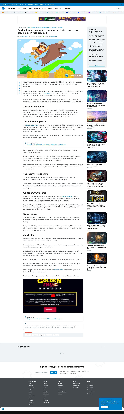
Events (9, 4)
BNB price (39, 12)
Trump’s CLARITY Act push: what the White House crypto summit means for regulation (96, 227)
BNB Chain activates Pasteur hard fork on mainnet (96, 165)
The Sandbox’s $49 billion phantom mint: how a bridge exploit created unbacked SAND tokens (96, 206)
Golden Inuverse (67, 196)
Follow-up (41, 4)
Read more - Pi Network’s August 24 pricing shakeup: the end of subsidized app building (97, 116)
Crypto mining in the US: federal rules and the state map (97, 61)
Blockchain (28, 335)
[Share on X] (19, 86)
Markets (44, 8)
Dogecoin (42, 335)
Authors (60, 394)
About (25, 4)
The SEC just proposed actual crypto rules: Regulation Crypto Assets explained (96, 105)
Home (20, 27)
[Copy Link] (19, 93)
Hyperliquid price (60, 12)
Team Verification (62, 392)
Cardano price (71, 12)
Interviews (31, 402)
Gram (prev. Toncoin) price (105, 12)
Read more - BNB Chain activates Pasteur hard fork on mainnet (97, 157)
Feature (24, 8)
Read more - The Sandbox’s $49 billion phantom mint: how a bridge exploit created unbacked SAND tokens (97, 196)
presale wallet (58, 270)
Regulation (46, 400)
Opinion (30, 8)
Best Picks (47, 4)
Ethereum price (18, 12)
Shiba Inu (56, 335)
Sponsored (46, 402)
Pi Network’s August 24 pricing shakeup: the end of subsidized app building (96, 125)
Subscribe (53, 372)
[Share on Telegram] (19, 91)
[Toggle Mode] (121, 4)
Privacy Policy (76, 385)
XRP (44, 389)
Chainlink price (82, 12)
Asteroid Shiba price (118, 12)
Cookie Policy (76, 387)
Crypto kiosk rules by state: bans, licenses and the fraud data (96, 56)
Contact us (20, 4)
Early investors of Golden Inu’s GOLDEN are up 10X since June (44, 319)
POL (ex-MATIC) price (93, 12)
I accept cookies (104, 407)
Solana (45, 387)
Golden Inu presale (32, 125)
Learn (61, 8)
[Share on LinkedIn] (19, 88)
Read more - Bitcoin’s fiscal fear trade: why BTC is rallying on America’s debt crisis (97, 238)
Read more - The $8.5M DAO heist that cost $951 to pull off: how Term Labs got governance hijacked (97, 76)
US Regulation (37, 8)
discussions (47, 93)
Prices (56, 8)
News (19, 8)
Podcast (31, 400)
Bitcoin (45, 383)
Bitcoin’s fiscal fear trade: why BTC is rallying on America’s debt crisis (96, 247)
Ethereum (49, 335)
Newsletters (30, 4)
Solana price (50, 12)
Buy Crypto (4, 4)
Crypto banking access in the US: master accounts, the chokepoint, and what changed (97, 41)
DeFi (44, 398)
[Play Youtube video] (53, 296)
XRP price (29, 12)
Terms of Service (76, 383)
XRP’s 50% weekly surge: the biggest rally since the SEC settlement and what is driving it (96, 184)
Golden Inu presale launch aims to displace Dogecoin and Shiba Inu (46, 144)
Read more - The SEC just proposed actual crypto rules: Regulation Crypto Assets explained (97, 96)
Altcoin (45, 396)
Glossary (52, 4)
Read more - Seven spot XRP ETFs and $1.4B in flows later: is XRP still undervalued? (97, 137)
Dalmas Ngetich (24, 36)
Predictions (50, 8)
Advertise (36, 4)
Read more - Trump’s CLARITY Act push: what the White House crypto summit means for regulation (97, 218)
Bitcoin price (7, 12)
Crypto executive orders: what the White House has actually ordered (96, 51)
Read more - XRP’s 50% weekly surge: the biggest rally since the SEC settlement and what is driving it (97, 176)
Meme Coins (14, 4)
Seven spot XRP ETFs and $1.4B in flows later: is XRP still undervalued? (96, 145)
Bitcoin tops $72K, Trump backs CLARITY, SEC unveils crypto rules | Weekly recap (96, 267)
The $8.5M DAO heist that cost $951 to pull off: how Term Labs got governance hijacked (96, 85)
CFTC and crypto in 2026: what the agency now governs (96, 35)
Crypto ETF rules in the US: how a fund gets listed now (96, 45)
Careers (60, 389)
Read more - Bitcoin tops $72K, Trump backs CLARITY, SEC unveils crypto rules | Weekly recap (97, 258)
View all (96, 65)
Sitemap (31, 404)
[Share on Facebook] (19, 83)
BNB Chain (35, 335)
